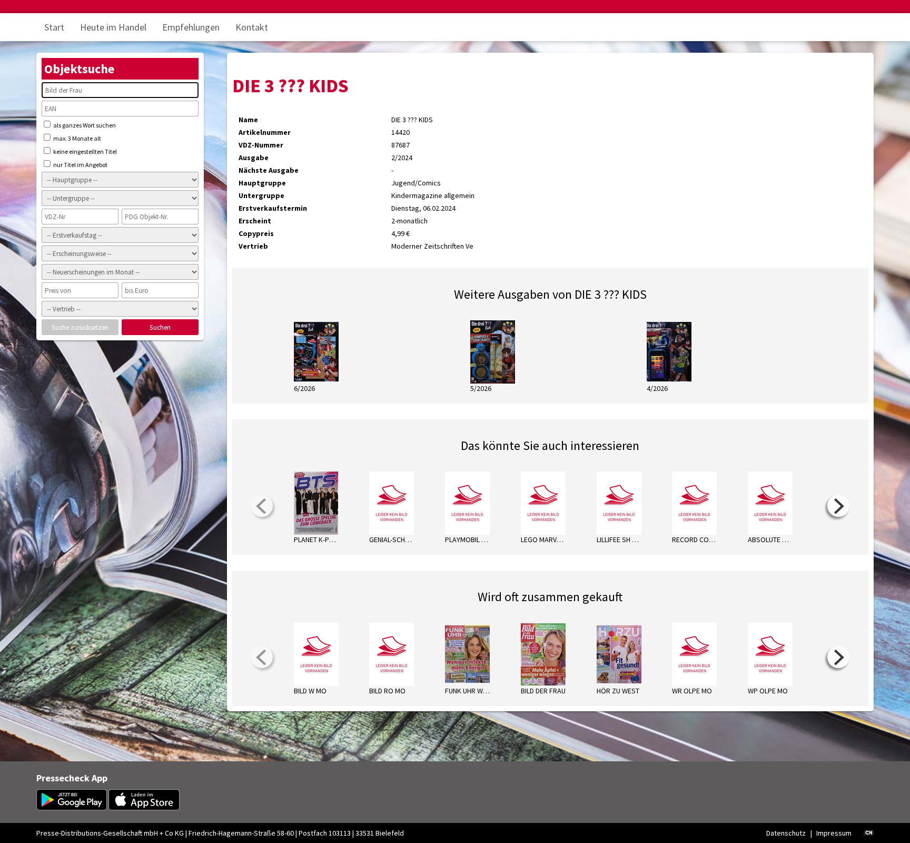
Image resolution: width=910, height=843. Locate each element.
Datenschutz (786, 833)
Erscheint (255, 221)
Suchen (160, 327)
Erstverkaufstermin (273, 208)
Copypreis (256, 233)
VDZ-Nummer (261, 145)
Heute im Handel (113, 27)
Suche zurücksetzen (80, 327)
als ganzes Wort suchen (84, 125)
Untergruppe (261, 195)
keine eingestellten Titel (84, 151)
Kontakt (251, 27)
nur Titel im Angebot (79, 165)
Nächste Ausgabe (269, 170)
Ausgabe (254, 157)
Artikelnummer (265, 132)
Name (248, 119)
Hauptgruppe (262, 183)
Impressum (834, 833)
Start (54, 27)
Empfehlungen (191, 27)
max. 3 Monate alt (76, 138)
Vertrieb (253, 246)
